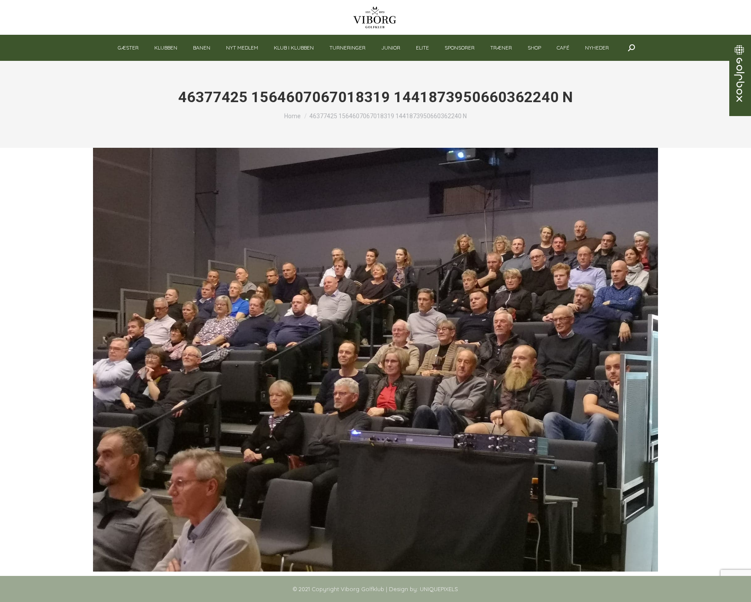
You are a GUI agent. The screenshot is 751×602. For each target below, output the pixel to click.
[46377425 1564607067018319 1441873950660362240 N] (375, 360)
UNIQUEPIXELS (439, 588)
